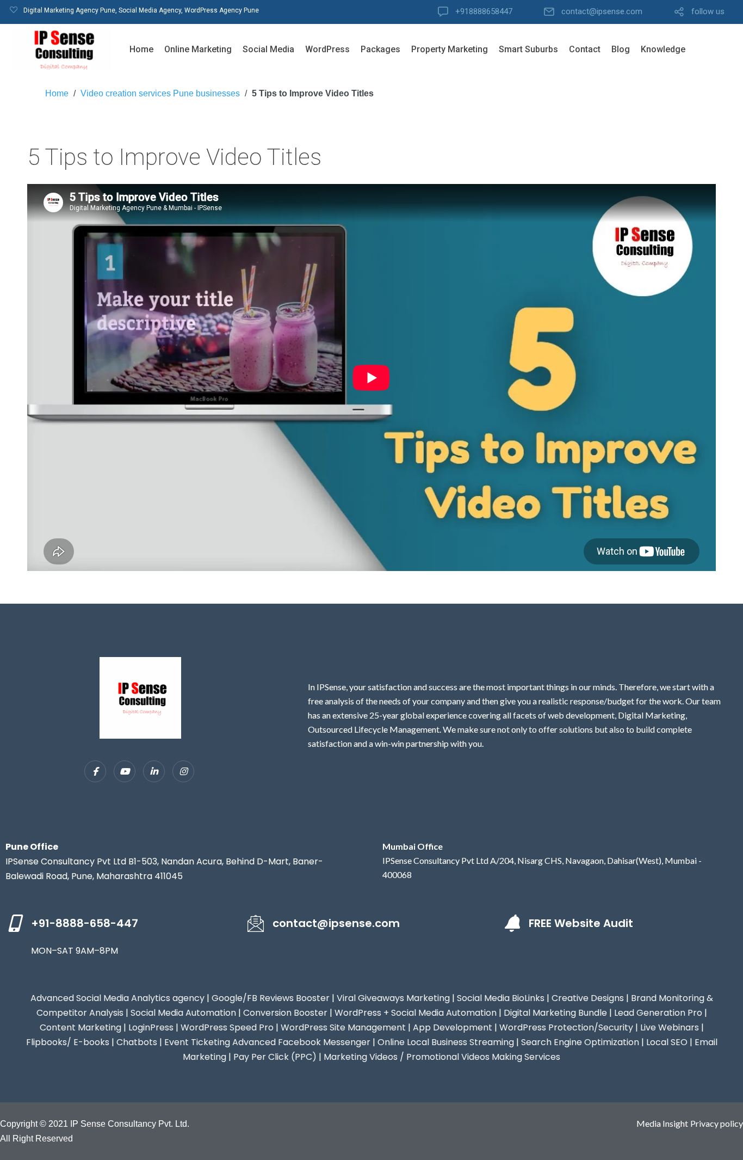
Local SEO (667, 1042)
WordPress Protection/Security (566, 1027)
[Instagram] (183, 771)
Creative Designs (588, 998)
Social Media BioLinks (500, 998)
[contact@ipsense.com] (255, 923)
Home (141, 49)
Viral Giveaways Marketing (393, 998)
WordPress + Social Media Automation (416, 1012)
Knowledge (663, 49)
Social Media (268, 49)
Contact (584, 49)
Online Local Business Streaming (445, 1042)
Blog (620, 49)
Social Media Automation (183, 1012)
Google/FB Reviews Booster (271, 998)
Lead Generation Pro (658, 1012)
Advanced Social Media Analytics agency (117, 998)
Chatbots (136, 1042)
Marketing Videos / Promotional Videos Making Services (442, 1057)
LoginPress (151, 1027)
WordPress (327, 49)
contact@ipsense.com (601, 11)
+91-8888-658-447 (84, 923)
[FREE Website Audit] (512, 923)
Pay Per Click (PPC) (275, 1057)
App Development (452, 1027)
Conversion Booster (285, 1012)
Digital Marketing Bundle (555, 1012)
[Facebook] (95, 771)
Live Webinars (669, 1027)
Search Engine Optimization (580, 1042)
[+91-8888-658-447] (14, 923)
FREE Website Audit (581, 923)
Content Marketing (80, 1027)
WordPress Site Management (343, 1027)
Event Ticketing (197, 1042)
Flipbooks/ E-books (67, 1042)
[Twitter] (124, 771)
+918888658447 (483, 11)
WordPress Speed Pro (227, 1027)
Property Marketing (449, 49)
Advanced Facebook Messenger (301, 1042)
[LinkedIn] (154, 771)
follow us (708, 11)
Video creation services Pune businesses (160, 93)
